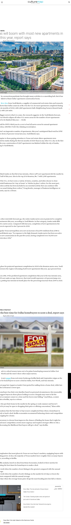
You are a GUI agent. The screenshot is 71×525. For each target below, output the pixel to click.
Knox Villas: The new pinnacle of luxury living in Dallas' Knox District (35, 490)
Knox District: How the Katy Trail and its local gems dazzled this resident (37, 505)
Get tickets (6, 522)
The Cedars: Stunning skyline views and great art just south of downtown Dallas (36, 498)
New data (4, 103)
